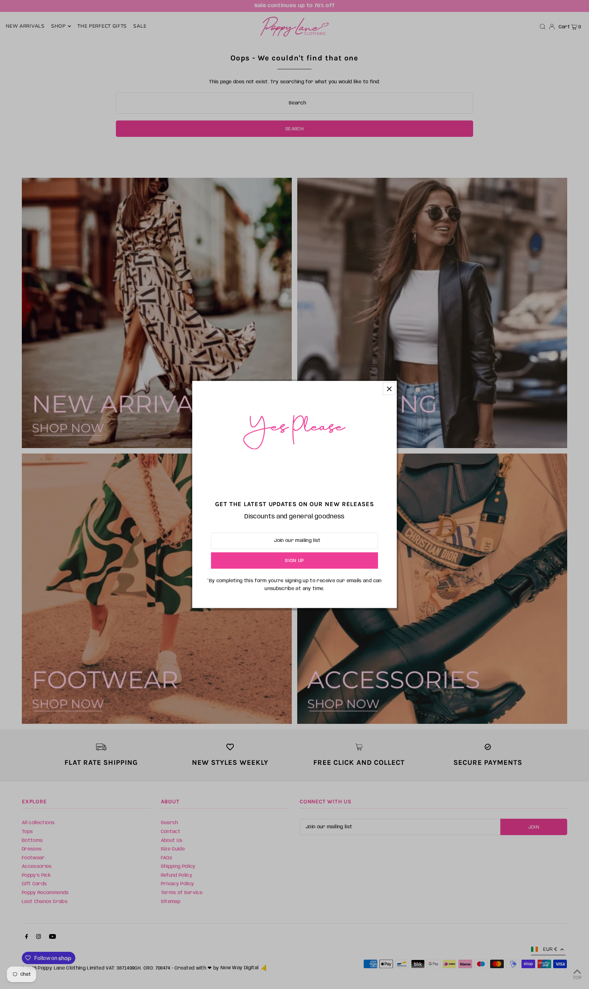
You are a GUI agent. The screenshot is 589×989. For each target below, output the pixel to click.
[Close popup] (389, 389)
